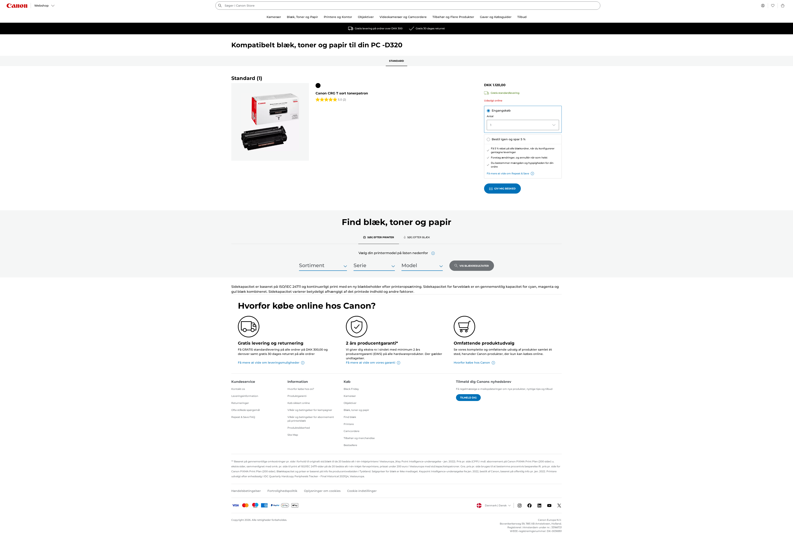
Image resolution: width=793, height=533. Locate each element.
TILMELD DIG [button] (468, 397)
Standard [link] (396, 60)
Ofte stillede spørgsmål (245, 410)
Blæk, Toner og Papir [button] (302, 17)
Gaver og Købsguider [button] (496, 17)
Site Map (292, 434)
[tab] (378, 237)
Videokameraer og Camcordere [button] (403, 17)
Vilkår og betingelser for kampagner (309, 410)
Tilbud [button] (522, 17)
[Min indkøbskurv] (782, 5)
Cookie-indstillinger (362, 491)
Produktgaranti (296, 395)
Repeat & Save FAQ (243, 417)
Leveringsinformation (244, 395)
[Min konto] (763, 5)
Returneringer (240, 403)
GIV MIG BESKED (505, 188)
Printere (349, 424)
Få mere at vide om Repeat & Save (508, 173)
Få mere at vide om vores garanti (370, 362)
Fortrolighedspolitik (282, 491)
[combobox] (407, 5)
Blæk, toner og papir (356, 410)
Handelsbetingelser (246, 491)
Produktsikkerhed (298, 427)
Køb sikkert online (298, 403)
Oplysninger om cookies (322, 491)
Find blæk (350, 417)
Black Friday (351, 388)
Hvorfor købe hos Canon (472, 362)
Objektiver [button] (366, 17)
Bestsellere (350, 445)
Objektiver (350, 403)
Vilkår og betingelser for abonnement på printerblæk (310, 418)
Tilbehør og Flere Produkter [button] (453, 17)
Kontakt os (238, 388)
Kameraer (350, 395)
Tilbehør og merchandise (359, 438)
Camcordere (351, 431)
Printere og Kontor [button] (338, 17)
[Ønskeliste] (772, 5)
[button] (433, 253)
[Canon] (17, 6)
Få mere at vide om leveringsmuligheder (268, 362)
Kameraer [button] (274, 17)
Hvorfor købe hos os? (300, 388)
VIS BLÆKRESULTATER (474, 265)
